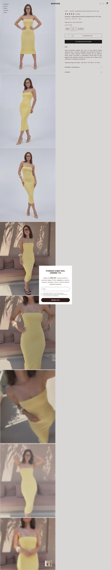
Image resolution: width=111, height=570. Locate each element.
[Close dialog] (70, 267)
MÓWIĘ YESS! (55, 300)
